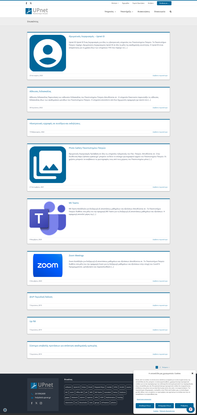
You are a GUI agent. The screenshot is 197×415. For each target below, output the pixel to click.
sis (76, 403)
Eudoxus (123, 392)
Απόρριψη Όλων (164, 406)
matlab (109, 387)
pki (86, 392)
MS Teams (74, 202)
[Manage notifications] (5, 410)
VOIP (102, 397)
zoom (72, 392)
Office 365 (79, 392)
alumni (82, 397)
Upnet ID (77, 387)
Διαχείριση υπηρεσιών (144, 399)
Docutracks (83, 403)
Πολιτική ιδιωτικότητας (167, 411)
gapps (67, 397)
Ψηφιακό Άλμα (99, 387)
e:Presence (105, 403)
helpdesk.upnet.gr (43, 397)
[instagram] (41, 403)
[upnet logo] (36, 7)
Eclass (84, 387)
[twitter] (31, 3)
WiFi (91, 392)
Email (90, 387)
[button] (192, 373)
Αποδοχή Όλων (145, 406)
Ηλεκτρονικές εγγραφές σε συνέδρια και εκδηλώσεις (55, 123)
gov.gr (97, 403)
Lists (90, 403)
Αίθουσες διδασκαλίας (40, 91)
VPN (96, 397)
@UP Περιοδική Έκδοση (41, 296)
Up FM (33, 321)
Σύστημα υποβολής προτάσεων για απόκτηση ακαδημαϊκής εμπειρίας (63, 345)
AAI (66, 392)
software (68, 387)
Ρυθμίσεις (184, 406)
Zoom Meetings (76, 255)
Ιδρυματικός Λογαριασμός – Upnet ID (87, 36)
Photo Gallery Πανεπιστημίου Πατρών (87, 148)
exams (129, 387)
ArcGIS (122, 387)
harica (115, 392)
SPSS (115, 387)
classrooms (69, 403)
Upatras (89, 397)
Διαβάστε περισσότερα (160, 75)
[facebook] (26, 3)
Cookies (155, 411)
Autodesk (107, 392)
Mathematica (110, 397)
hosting (120, 397)
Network (75, 397)
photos (113, 403)
